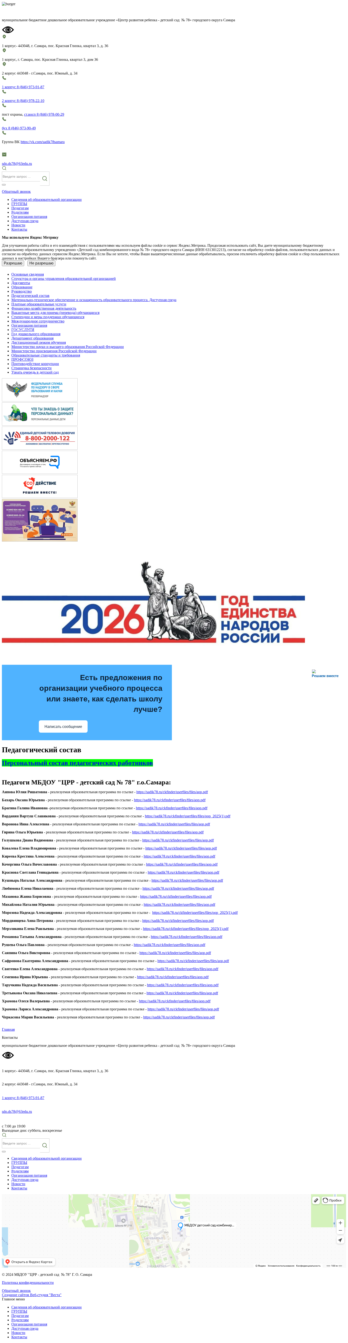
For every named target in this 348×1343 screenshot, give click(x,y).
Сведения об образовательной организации (46, 200)
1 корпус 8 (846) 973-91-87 (23, 87)
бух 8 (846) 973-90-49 (19, 128)
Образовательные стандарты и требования (45, 355)
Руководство (21, 291)
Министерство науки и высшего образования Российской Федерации (67, 347)
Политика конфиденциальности (28, 1283)
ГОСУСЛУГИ (22, 330)
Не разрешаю (41, 263)
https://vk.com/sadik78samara (43, 142)
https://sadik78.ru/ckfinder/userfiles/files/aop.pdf (172, 792)
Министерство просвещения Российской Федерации (54, 351)
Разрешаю (13, 263)
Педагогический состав (30, 296)
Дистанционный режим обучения (38, 342)
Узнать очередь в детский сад (35, 372)
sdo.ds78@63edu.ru (17, 164)
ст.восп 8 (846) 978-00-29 (44, 114)
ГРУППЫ (19, 204)
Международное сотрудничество (37, 321)
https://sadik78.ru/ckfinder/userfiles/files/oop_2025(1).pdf (187, 816)
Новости (18, 225)
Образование (21, 287)
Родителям (20, 212)
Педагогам (20, 208)
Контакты (19, 229)
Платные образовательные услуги (38, 304)
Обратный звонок (16, 191)
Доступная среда (24, 221)
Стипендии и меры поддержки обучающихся (47, 317)
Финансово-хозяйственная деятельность (43, 308)
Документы (20, 283)
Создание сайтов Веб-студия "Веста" (32, 1295)
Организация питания (29, 217)
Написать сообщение (63, 727)
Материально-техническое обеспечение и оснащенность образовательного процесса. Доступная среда (93, 300)
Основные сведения (27, 274)
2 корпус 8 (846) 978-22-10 (23, 101)
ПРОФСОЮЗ (22, 359)
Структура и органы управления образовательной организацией (63, 279)
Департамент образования (32, 338)
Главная (8, 1029)
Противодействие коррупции (35, 364)
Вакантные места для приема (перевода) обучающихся (55, 313)
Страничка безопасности (31, 368)
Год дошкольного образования (35, 334)
